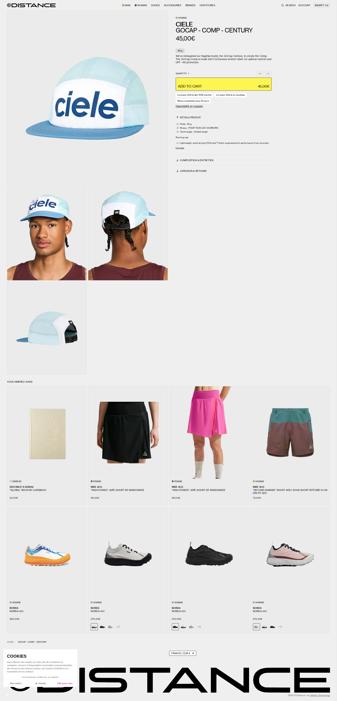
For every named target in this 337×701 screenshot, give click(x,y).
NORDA (14, 608)
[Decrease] (260, 73)
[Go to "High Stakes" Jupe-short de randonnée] (128, 432)
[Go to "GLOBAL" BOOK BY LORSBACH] (47, 432)
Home (10, 642)
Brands (191, 5)
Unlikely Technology (320, 695)
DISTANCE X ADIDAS (22, 486)
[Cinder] (183, 626)
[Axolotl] (110, 626)
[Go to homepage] (31, 5)
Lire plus (180, 148)
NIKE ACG (96, 486)
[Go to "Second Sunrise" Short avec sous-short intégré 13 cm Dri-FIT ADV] (290, 432)
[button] (87, 98)
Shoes (155, 5)
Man (127, 5)
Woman (142, 5)
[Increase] (268, 73)
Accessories (172, 5)
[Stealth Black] (102, 626)
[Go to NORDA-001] (47, 553)
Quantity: (182, 73)
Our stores (207, 5)
